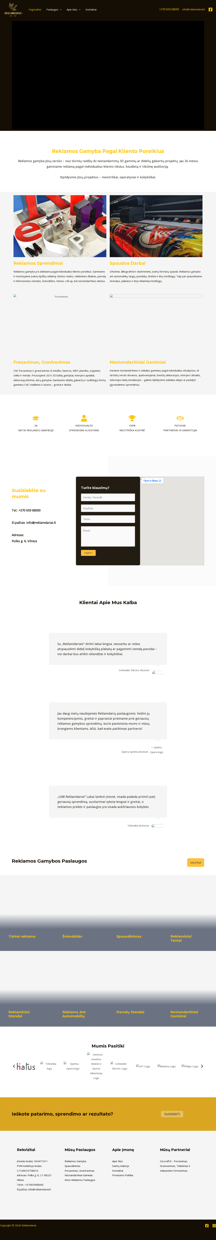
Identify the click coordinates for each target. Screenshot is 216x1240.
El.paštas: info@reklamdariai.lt (34, 523)
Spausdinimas (128, 936)
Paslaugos (52, 9)
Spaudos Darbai (128, 263)
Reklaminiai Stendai (19, 1014)
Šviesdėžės (72, 936)
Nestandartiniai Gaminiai (138, 362)
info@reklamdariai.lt (193, 9)
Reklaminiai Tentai (181, 938)
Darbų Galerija (120, 1166)
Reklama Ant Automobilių (74, 1014)
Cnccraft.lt (165, 1161)
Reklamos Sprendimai (38, 263)
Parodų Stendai (130, 1012)
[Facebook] (210, 9)
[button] (60, 9)
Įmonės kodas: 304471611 (32, 1161)
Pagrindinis (35, 9)
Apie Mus (72, 9)
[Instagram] (214, 1226)
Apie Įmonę (123, 1150)
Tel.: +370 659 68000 (26, 510)
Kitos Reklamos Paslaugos (80, 1180)
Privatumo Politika (122, 1175)
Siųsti (88, 552)
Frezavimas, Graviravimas (42, 362)
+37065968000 (34, 1184)
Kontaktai (91, 9)
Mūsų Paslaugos (80, 1150)
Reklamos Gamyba (75, 1161)
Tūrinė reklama (21, 936)
